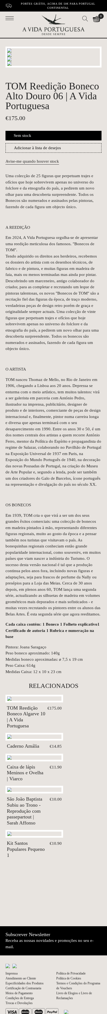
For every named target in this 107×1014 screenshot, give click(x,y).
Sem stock (22, 135)
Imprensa (11, 973)
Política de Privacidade (71, 973)
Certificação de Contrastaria (23, 988)
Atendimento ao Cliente (20, 978)
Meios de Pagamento (19, 993)
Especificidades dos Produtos (24, 983)
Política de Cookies (68, 978)
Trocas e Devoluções (19, 1003)
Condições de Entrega (19, 998)
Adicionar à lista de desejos (37, 148)
